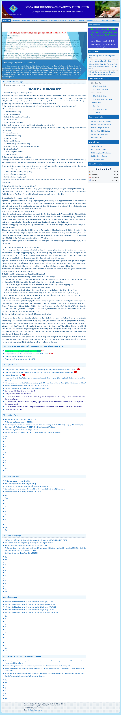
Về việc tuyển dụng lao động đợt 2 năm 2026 (20, 419)
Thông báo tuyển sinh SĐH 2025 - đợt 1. (19, 356)
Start (6, 436)
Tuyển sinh (26, 20)
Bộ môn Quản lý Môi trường (100, 131)
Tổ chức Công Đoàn (100, 86)
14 (5, 640)
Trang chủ (6, 20)
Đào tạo (35, 20)
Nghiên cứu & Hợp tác (59, 20)
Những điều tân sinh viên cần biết (102, 41)
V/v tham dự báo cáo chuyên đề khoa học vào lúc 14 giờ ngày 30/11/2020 (30, 607)
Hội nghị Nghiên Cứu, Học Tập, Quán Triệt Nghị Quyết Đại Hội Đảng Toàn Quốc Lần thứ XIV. (103, 66)
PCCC (98, 20)
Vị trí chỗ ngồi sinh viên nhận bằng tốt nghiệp (20, 484)
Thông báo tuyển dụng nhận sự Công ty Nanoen (21, 430)
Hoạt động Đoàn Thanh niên (102, 99)
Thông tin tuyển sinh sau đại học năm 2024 (20, 359)
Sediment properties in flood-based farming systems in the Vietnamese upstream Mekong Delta (38, 666)
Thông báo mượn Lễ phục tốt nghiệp (17, 481)
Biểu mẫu (89, 20)
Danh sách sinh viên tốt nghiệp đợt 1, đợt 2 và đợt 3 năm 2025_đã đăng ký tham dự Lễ (35, 489)
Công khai (96, 112)
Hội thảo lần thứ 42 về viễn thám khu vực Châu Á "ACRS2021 (26, 386)
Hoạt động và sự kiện (100, 109)
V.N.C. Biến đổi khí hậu (99, 150)
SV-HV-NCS (44, 20)
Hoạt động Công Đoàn (100, 89)
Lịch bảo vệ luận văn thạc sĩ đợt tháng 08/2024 (21, 553)
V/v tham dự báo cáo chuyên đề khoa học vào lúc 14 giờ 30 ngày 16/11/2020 (31, 612)
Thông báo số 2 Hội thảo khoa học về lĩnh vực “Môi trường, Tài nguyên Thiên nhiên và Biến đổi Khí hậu (40, 369)
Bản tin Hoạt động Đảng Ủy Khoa (100, 61)
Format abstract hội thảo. (13, 409)
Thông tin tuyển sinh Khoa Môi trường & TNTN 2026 (23, 351)
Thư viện (81, 20)
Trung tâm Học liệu (97, 159)
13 (5, 637)
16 (5, 645)
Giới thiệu (16, 20)
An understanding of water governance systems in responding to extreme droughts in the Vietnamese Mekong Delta (44, 673)
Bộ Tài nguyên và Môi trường (101, 153)
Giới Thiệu (96, 106)
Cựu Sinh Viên (96, 103)
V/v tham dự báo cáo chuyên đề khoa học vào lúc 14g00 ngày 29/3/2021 (30, 602)
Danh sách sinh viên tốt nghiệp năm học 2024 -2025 (23, 492)
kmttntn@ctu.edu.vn (35, 710)
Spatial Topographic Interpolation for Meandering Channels (25, 676)
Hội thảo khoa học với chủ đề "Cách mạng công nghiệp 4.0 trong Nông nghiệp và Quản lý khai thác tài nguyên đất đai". (45, 383)
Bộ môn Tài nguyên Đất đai (100, 128)
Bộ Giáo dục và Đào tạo (99, 156)
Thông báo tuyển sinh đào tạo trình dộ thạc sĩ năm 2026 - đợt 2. (27, 354)
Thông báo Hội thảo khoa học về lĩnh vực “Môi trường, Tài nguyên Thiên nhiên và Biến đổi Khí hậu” (39, 372)
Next (6, 468)
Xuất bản (72, 20)
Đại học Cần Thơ (96, 146)
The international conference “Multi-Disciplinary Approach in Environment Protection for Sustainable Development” (44, 402)
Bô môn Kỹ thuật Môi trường (100, 121)
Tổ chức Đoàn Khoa (100, 96)
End (6, 471)
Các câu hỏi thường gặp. (13, 82)
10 (5, 465)
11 (5, 632)
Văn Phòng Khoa (96, 138)
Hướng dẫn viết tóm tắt (13, 375)
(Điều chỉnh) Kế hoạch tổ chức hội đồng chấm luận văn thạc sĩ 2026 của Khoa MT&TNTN (36, 540)
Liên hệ (105, 20)
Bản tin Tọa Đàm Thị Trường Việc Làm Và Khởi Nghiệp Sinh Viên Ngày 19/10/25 (33, 432)
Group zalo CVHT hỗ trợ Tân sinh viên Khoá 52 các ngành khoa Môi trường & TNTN (104, 35)
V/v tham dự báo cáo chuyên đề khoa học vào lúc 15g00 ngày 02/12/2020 (30, 604)
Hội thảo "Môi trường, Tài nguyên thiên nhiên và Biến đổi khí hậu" (27, 388)
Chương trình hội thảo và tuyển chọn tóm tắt (20, 391)
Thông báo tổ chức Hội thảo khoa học (18, 393)
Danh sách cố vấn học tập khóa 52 (103, 29)
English (113, 20)
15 (5, 643)
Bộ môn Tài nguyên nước (99, 134)
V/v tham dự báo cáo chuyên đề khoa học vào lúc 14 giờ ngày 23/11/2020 (30, 610)
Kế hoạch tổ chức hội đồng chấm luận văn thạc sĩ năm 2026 (26, 545)
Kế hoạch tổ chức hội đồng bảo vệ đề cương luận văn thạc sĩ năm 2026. (30, 543)
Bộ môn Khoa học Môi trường (101, 124)
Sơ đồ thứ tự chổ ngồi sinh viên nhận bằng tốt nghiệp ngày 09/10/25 (28, 486)
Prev (6, 439)
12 (5, 635)
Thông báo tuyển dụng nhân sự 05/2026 (18, 422)
